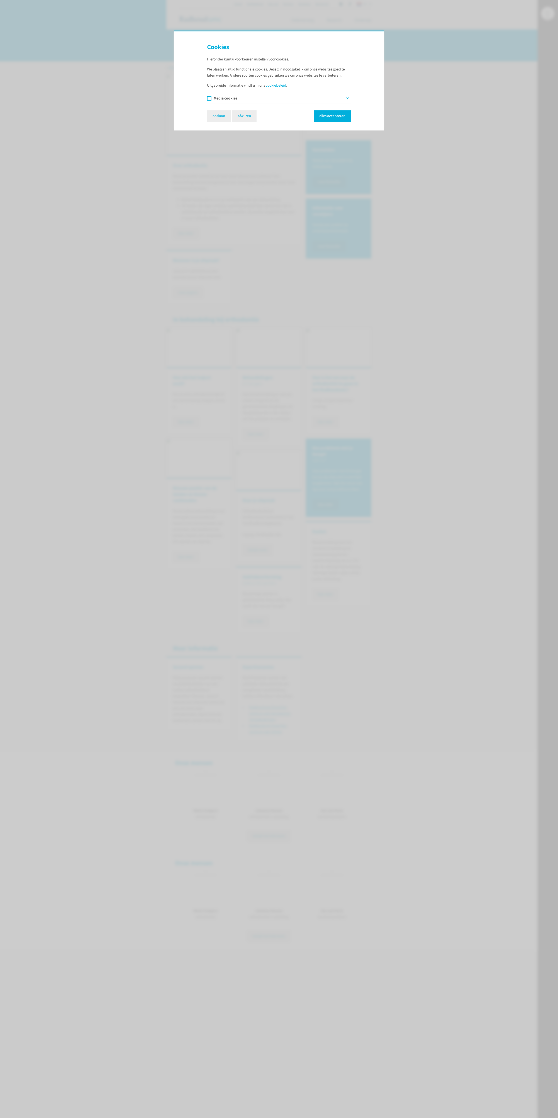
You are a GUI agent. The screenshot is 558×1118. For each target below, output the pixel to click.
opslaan (219, 116)
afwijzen (244, 116)
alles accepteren (332, 116)
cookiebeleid (276, 85)
